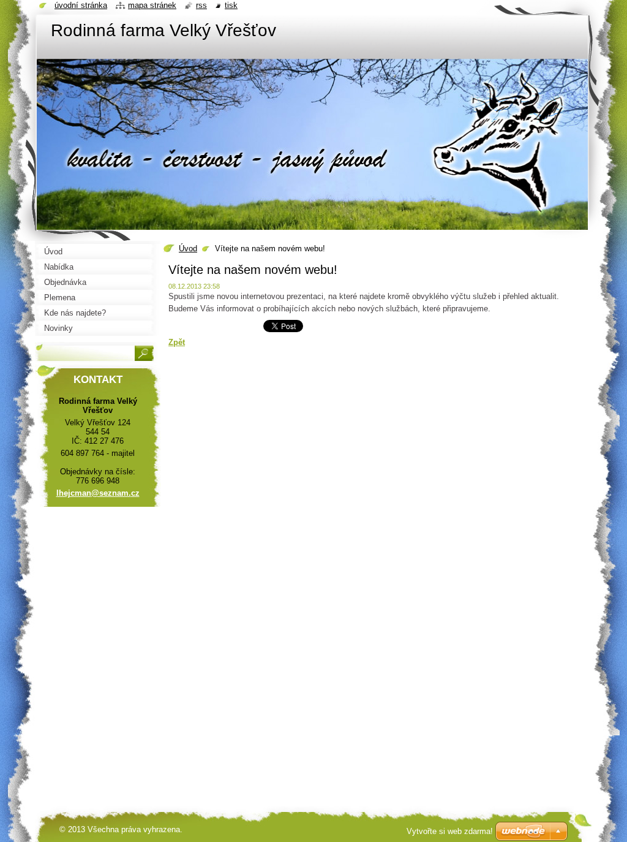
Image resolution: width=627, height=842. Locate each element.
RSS (201, 5)
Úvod (188, 248)
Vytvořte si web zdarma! (450, 831)
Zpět (176, 342)
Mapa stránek (152, 5)
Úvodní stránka (80, 5)
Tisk (231, 5)
